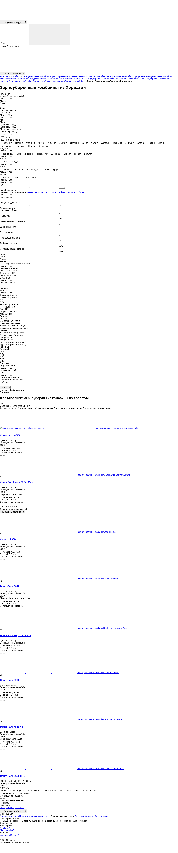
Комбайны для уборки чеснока (44, 81)
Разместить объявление (12, 512)
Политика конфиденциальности (34, 816)
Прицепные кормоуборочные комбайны (153, 76)
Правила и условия (9, 816)
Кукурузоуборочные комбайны (44, 79)
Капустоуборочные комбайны (14, 81)
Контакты (19, 807)
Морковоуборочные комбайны (14, 79)
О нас (2, 807)
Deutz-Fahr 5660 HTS (12, 776)
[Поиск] (49, 34)
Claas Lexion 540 (10, 435)
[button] (89, 59)
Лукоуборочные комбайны (72, 79)
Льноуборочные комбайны (72, 81)
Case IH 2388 (8, 539)
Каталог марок (101, 816)
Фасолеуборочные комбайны (156, 79)
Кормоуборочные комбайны (63, 76)
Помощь (10, 807)
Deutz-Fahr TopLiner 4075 (15, 635)
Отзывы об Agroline (84, 816)
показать (5, 387)
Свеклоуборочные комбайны (91, 76)
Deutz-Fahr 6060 (10, 680)
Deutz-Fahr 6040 (10, 586)
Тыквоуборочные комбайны (119, 76)
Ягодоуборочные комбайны (99, 79)
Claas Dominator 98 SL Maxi (17, 482)
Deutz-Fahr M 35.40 (11, 726)
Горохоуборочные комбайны (127, 79)
